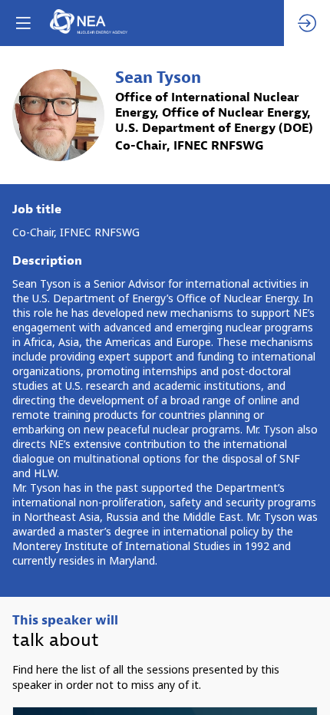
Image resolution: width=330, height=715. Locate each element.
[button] (23, 23)
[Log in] (307, 23)
